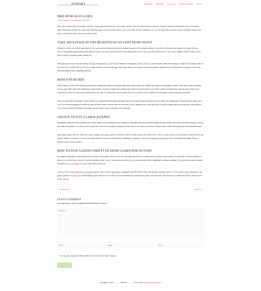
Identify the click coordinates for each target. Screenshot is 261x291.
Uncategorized (76, 20)
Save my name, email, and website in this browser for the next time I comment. (88, 256)
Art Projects (171, 4)
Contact (199, 4)
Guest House (148, 4)
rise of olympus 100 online (77, 164)
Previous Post (64, 189)
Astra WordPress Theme (152, 282)
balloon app (77, 176)
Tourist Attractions (186, 4)
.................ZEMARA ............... (77, 4)
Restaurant (160, 4)
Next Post (198, 189)
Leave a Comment (63, 20)
